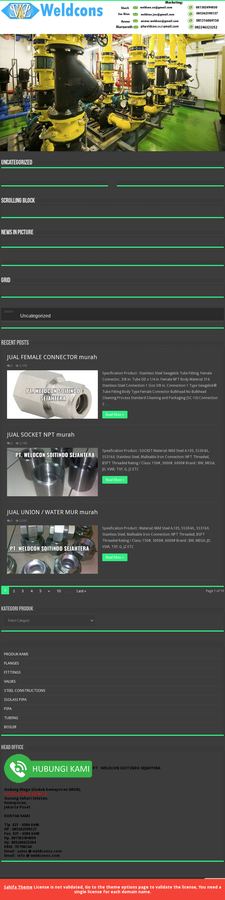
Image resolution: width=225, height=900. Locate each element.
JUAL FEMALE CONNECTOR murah (52, 357)
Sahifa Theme (18, 887)
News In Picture (17, 232)
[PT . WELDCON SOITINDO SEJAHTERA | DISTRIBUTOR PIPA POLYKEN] (112, 76)
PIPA (8, 708)
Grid (5, 280)
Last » (81, 591)
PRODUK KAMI (16, 654)
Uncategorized (16, 162)
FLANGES (11, 663)
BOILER (10, 727)
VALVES (10, 681)
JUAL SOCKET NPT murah (40, 434)
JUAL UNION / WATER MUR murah (52, 512)
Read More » (115, 415)
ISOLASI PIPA (15, 699)
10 (59, 591)
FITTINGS (12, 672)
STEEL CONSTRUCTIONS (24, 690)
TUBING (11, 718)
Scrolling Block (18, 201)
